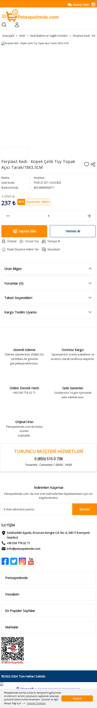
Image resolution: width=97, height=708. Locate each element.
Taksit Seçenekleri (18, 297)
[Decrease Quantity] (8, 215)
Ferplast (39, 177)
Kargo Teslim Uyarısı (20, 312)
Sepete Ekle (27, 231)
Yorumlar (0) (13, 283)
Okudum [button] (77, 698)
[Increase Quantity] (89, 215)
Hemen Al (73, 231)
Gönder (84, 509)
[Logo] (29, 15)
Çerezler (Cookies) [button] (36, 703)
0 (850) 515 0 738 (49, 458)
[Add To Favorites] (86, 164)
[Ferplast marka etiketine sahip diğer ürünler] (14, 152)
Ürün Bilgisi (12, 268)
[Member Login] (17, 24)
